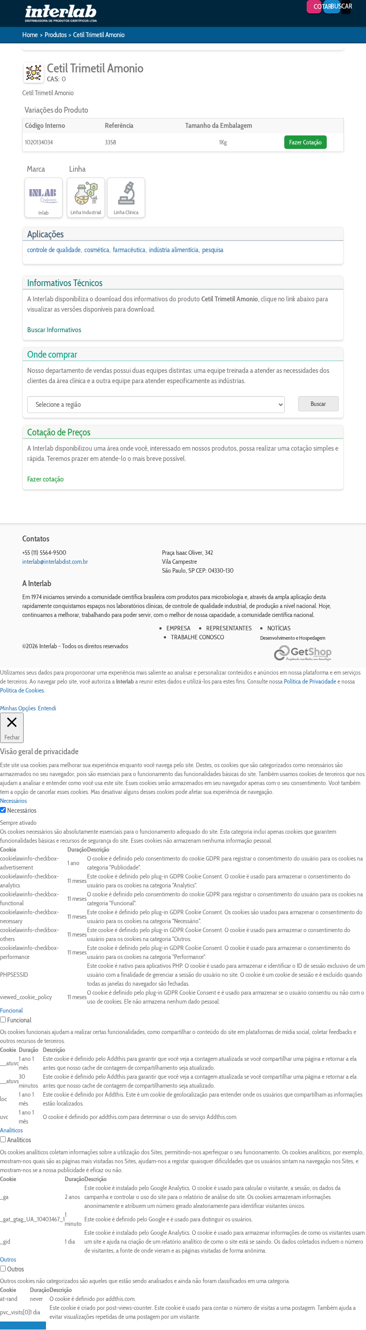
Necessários (21, 810)
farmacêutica (129, 250)
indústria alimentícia (174, 250)
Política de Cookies (22, 690)
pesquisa (213, 250)
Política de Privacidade (310, 681)
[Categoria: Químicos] (34, 73)
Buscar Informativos (54, 329)
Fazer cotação (45, 479)
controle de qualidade (54, 250)
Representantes (229, 628)
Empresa (178, 628)
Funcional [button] (11, 1010)
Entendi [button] (47, 708)
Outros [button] (8, 1259)
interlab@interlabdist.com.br (55, 561)
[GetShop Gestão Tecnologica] (309, 653)
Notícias (279, 628)
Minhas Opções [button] (18, 708)
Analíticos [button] (11, 1130)
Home (30, 35)
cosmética (96, 250)
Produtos (56, 35)
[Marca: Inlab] (43, 193)
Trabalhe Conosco (197, 637)
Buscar (318, 404)
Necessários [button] (13, 801)
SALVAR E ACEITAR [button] (23, 1326)
